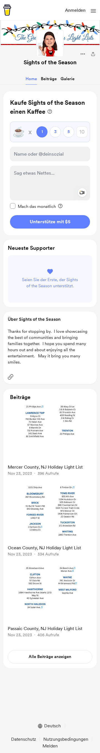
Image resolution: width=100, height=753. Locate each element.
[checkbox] (33, 206)
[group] (50, 443)
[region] (50, 163)
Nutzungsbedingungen (65, 739)
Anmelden (75, 10)
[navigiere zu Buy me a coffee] (7, 10)
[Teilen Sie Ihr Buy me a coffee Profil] (93, 53)
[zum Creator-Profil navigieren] (50, 43)
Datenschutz (23, 739)
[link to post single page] (50, 441)
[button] (93, 11)
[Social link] (10, 377)
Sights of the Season (50, 62)
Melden (50, 746)
